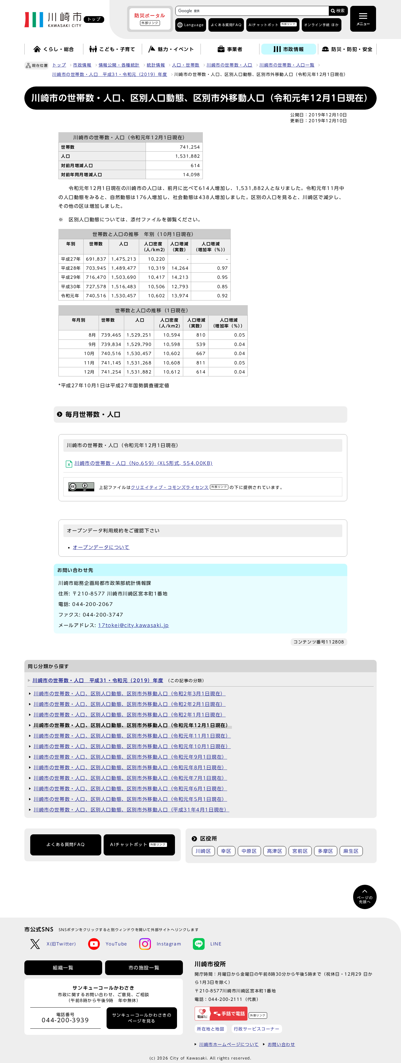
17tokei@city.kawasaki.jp (133, 625)
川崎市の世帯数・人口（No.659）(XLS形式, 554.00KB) (144, 463)
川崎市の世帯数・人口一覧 (287, 65)
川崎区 (203, 851)
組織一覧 (63, 967)
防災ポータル (150, 18)
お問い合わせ (281, 1044)
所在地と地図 (211, 1029)
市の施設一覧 (144, 967)
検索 (340, 11)
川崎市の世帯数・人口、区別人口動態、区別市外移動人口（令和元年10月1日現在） (132, 746)
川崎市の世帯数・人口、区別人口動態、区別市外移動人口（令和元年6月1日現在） (130, 788)
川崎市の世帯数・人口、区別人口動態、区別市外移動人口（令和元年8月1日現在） (130, 767)
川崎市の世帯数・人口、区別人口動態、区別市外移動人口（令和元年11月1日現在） (132, 735)
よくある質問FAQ (65, 845)
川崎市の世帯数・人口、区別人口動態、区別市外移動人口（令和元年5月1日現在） (130, 799)
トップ (59, 65)
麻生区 (351, 851)
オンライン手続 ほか (321, 24)
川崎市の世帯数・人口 (229, 65)
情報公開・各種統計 (119, 65)
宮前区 (300, 851)
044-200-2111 (225, 999)
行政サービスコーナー (257, 1029)
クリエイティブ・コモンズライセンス (179, 487)
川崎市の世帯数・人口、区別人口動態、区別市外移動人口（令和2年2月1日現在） (130, 704)
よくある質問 (226, 24)
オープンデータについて (101, 547)
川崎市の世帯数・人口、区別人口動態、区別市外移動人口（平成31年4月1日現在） (131, 809)
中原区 (249, 851)
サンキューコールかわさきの (142, 1018)
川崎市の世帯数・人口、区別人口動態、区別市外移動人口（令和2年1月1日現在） (130, 714)
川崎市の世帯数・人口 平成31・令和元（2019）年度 (109, 74)
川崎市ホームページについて (229, 1044)
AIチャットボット (272, 24)
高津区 (275, 851)
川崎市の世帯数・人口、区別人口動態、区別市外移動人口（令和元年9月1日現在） (130, 757)
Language (194, 24)
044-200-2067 (92, 604)
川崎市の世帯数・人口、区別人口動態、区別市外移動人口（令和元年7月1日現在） (130, 778)
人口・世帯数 (186, 65)
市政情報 (82, 65)
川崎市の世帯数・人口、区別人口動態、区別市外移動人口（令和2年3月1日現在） (130, 693)
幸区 (226, 851)
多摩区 (325, 851)
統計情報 (156, 65)
